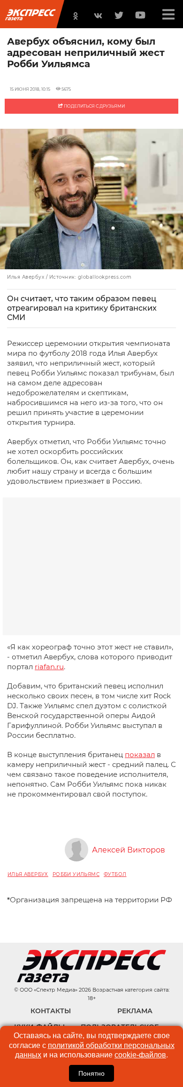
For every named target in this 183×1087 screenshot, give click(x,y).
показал (140, 754)
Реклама (134, 1011)
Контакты (50, 1011)
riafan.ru (49, 666)
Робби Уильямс (76, 874)
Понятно (91, 1073)
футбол (115, 874)
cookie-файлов (140, 1055)
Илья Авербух (28, 874)
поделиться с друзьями (94, 106)
